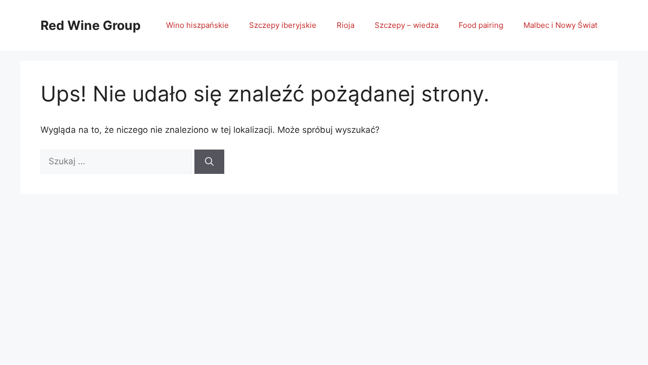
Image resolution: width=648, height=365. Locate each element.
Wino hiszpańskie (197, 25)
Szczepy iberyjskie (282, 25)
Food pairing (481, 25)
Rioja (345, 25)
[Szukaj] (209, 162)
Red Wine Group (90, 25)
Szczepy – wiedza (406, 25)
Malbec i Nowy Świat (560, 25)
